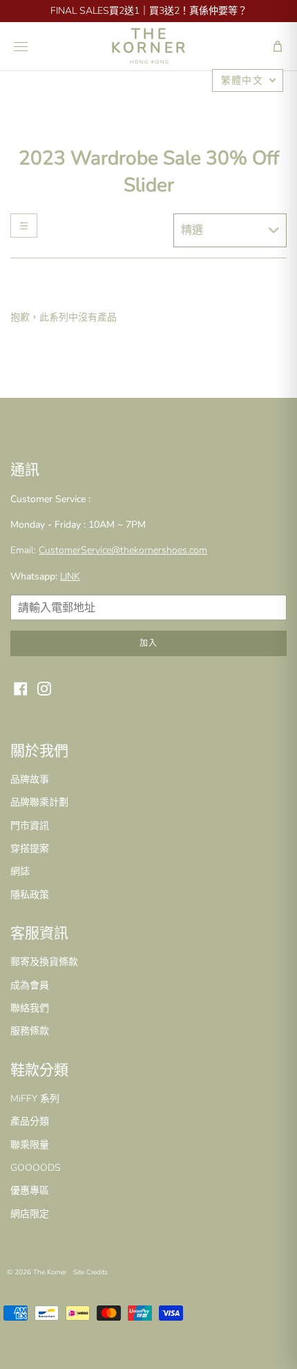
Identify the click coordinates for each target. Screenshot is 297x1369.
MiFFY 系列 (34, 1098)
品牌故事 (29, 779)
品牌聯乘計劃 (39, 802)
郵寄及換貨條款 (44, 961)
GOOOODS (35, 1167)
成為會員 (29, 985)
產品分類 (29, 1121)
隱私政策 (29, 894)
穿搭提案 (29, 848)
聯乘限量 (29, 1144)
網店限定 (29, 1213)
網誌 (20, 871)
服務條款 (29, 1030)
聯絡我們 (29, 1008)
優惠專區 (29, 1190)
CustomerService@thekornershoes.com (123, 550)
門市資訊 (29, 825)
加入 (148, 643)
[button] (277, 46)
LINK (70, 576)
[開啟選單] (21, 46)
